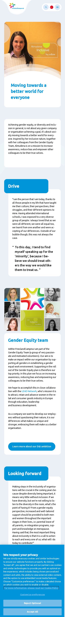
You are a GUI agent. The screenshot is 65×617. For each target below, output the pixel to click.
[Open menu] (57, 7)
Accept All (32, 611)
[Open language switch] (51, 7)
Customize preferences (32, 594)
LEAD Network (29, 391)
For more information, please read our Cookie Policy (31, 588)
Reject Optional (32, 603)
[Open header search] (46, 7)
